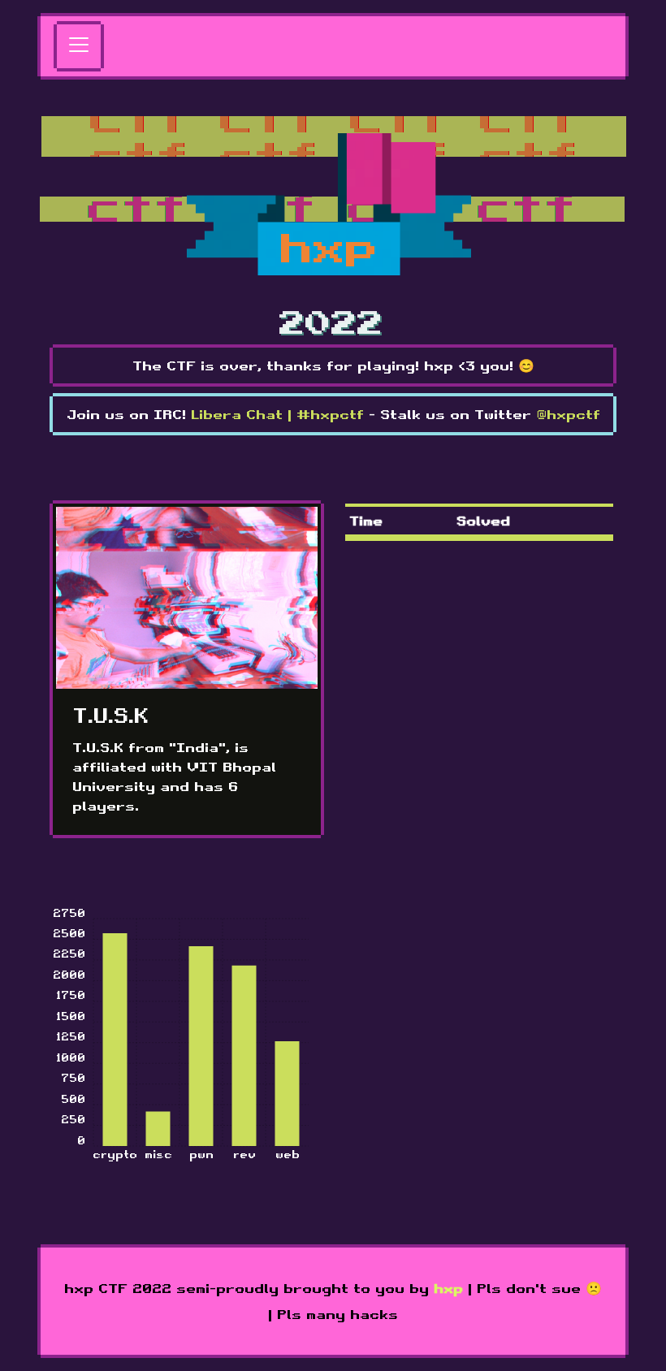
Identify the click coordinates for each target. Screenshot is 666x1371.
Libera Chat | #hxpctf (277, 414)
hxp (448, 1288)
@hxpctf (568, 414)
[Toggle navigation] (79, 46)
